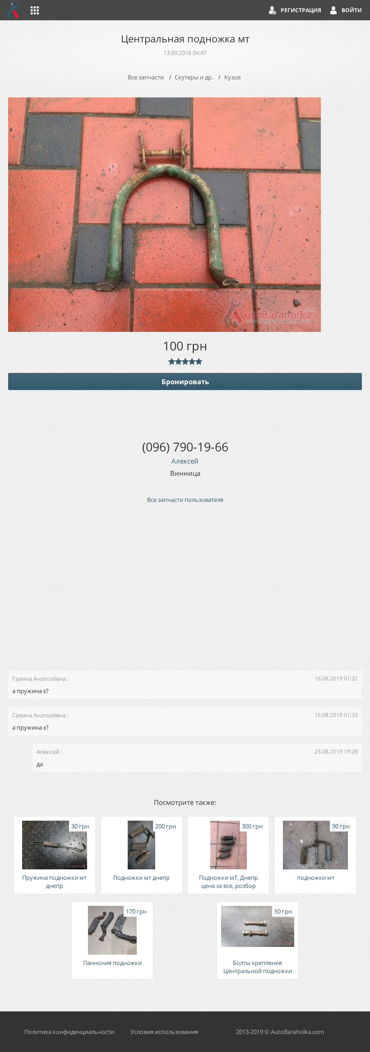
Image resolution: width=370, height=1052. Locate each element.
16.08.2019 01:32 (336, 678)
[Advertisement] (185, 591)
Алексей (185, 460)
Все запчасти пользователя (185, 500)
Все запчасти (146, 77)
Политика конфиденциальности (69, 1032)
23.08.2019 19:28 (336, 751)
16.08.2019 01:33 (336, 715)
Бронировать (185, 381)
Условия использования (164, 1032)
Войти (352, 10)
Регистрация (301, 10)
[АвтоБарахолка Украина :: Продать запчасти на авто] (12, 10)
